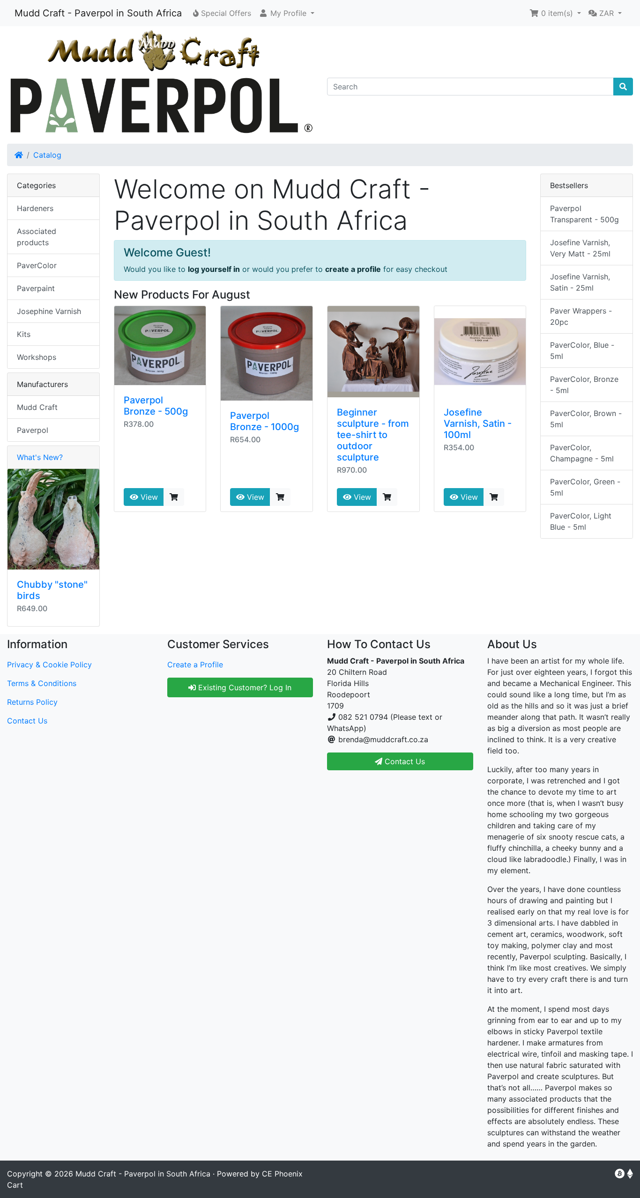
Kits (23, 334)
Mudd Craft (37, 407)
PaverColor (37, 265)
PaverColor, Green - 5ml (585, 487)
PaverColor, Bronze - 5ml (584, 384)
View (148, 497)
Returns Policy (32, 702)
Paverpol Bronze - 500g (156, 405)
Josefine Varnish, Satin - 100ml (478, 423)
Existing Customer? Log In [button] (243, 687)
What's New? (40, 457)
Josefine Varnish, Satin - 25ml (580, 282)
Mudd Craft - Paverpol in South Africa (98, 13)
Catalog (47, 155)
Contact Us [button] (403, 761)
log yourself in (214, 269)
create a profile (353, 269)
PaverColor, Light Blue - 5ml (580, 521)
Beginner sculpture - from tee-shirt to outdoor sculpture (373, 435)
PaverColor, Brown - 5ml (586, 419)
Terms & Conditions (41, 683)
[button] (286, 13)
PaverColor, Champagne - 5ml (582, 453)
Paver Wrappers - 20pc (581, 316)
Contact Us (27, 720)
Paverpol (32, 430)
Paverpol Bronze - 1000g (264, 421)
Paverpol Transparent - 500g (584, 214)
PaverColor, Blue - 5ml (582, 350)
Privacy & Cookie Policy (49, 664)
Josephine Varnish (49, 311)
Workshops (36, 357)
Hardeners (35, 208)
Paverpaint (36, 288)
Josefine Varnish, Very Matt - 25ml (580, 248)
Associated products (36, 236)
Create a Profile (195, 664)
